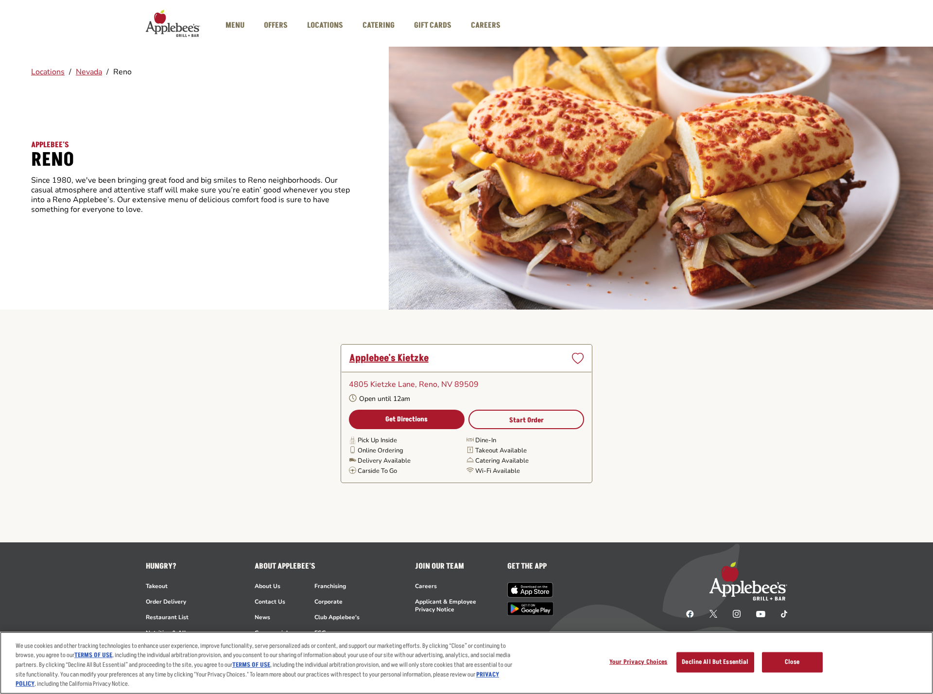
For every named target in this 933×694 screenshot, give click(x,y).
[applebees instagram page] (736, 613)
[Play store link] (530, 609)
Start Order (526, 420)
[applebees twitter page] (713, 613)
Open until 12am (384, 398)
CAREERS (486, 25)
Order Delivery (166, 602)
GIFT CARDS (432, 25)
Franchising (330, 586)
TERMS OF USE (93, 655)
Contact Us (270, 602)
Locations (48, 72)
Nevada (89, 72)
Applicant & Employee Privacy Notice (445, 605)
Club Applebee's (337, 617)
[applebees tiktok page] (780, 613)
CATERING (379, 25)
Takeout (157, 586)
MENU (234, 25)
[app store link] (530, 590)
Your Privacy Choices (638, 662)
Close (792, 662)
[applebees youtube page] (760, 613)
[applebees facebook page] (690, 613)
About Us (267, 586)
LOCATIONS (325, 25)
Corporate (328, 602)
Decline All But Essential (715, 662)
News (262, 617)
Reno (122, 72)
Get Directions (406, 419)
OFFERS (276, 25)
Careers (426, 586)
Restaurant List (167, 617)
